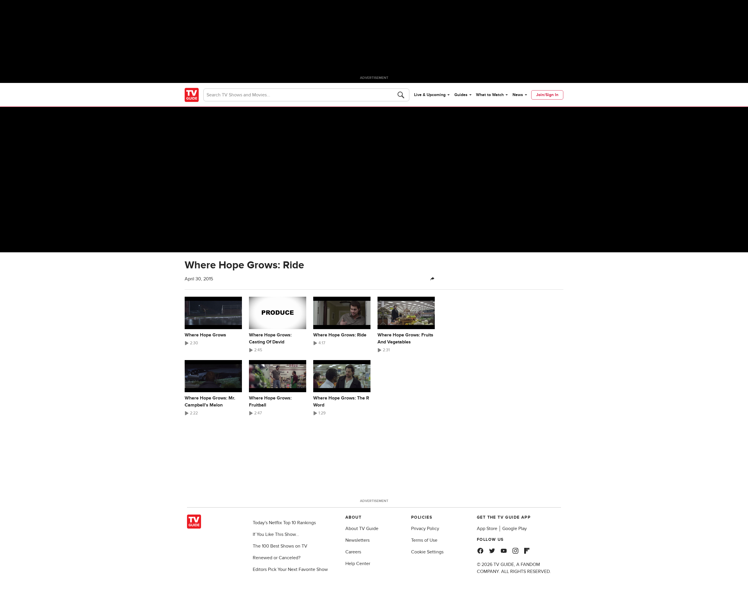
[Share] (432, 279)
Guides (461, 94)
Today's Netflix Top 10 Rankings (284, 523)
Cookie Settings (427, 552)
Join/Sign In (547, 94)
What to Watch (490, 94)
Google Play (514, 528)
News (517, 94)
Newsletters (357, 540)
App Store (487, 528)
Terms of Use (424, 540)
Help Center (357, 564)
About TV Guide (361, 528)
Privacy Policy (425, 528)
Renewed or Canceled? (276, 558)
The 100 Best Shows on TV (280, 546)
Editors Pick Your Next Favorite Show (290, 569)
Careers (353, 552)
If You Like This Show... (276, 534)
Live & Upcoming (430, 94)
